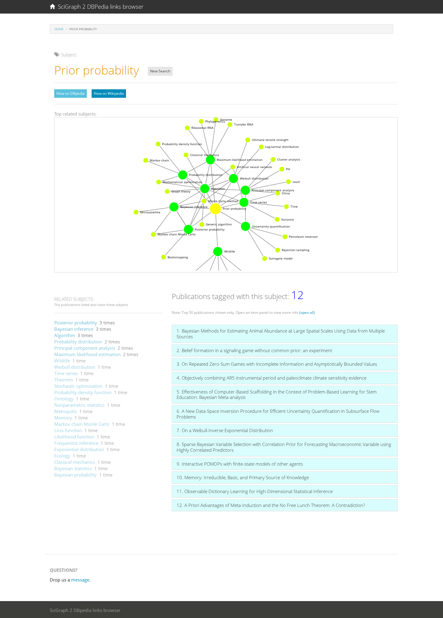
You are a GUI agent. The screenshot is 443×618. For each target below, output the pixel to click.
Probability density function (83, 392)
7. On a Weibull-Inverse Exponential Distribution (225, 430)
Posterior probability (75, 323)
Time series (66, 373)
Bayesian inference (73, 329)
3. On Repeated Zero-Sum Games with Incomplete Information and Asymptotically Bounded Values (277, 364)
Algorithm (64, 335)
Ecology (62, 456)
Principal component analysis (84, 348)
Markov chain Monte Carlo (81, 424)
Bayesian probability (75, 475)
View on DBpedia (70, 93)
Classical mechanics (74, 462)
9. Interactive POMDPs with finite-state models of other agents (240, 464)
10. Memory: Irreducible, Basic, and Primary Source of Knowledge (243, 477)
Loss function (68, 430)
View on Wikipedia (109, 93)
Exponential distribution (79, 449)
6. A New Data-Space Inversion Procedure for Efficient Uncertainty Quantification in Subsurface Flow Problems (278, 414)
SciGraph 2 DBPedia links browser (99, 7)
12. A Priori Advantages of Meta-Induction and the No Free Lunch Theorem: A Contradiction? (271, 505)
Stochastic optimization (78, 386)
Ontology (64, 399)
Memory (63, 418)
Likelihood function (74, 437)
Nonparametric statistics (79, 405)
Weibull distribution (74, 367)
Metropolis (65, 411)
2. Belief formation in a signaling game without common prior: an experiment (254, 350)
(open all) (307, 312)
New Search (160, 71)
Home (59, 29)
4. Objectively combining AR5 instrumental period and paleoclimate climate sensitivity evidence (271, 378)
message (80, 580)
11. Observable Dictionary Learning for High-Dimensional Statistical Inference (255, 491)
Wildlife (62, 361)
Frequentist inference (76, 443)
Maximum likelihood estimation (87, 354)
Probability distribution (78, 342)
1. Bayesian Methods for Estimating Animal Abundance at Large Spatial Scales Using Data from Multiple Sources (281, 333)
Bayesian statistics (73, 468)
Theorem (63, 380)
